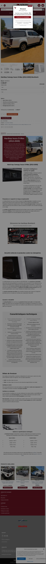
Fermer (30, 6)
